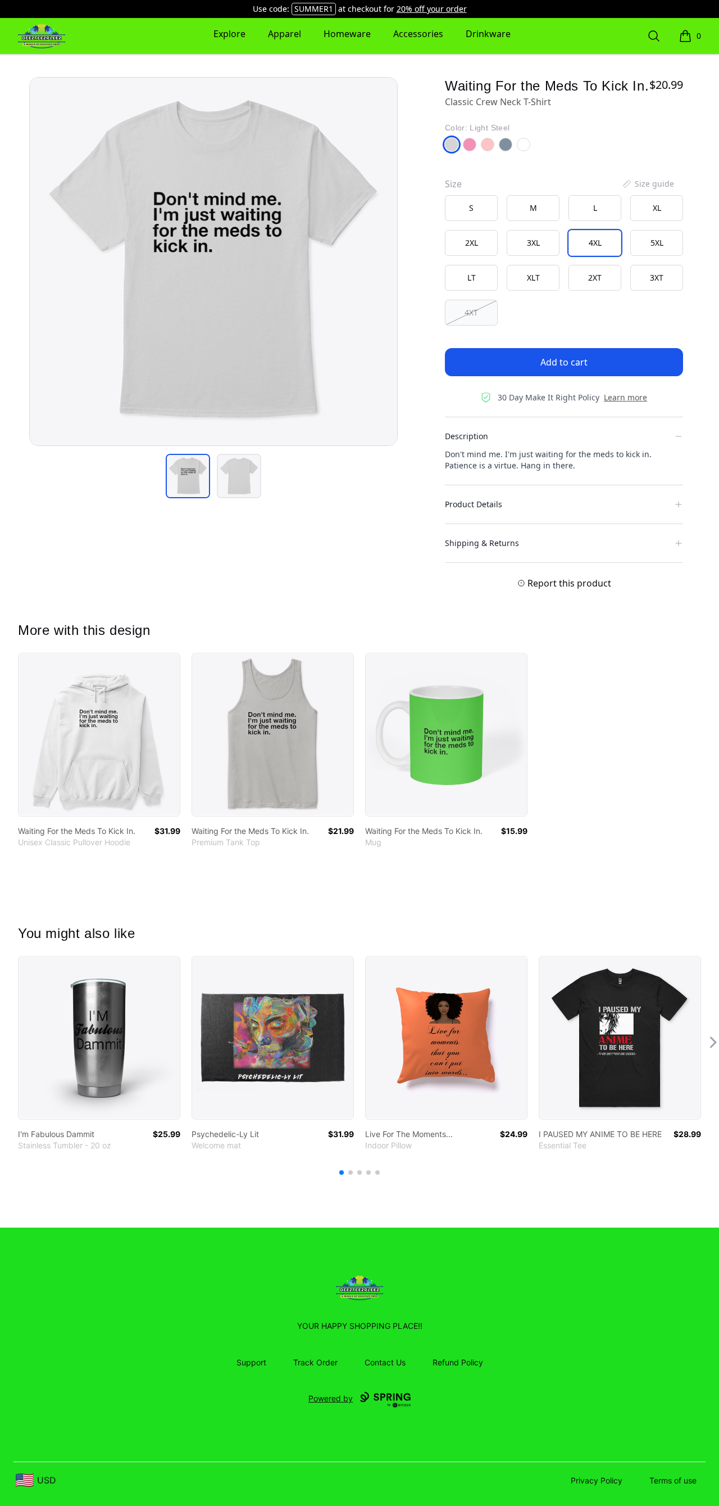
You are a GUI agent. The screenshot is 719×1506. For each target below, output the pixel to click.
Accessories (418, 34)
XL (657, 207)
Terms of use (673, 1480)
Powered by (330, 1398)
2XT (595, 277)
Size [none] (453, 184)
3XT (656, 277)
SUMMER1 (313, 8)
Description (466, 436)
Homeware (347, 34)
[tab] (188, 476)
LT (471, 277)
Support (251, 1362)
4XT (471, 312)
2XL (471, 242)
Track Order (315, 1362)
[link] (99, 734)
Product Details (473, 504)
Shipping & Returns (482, 543)
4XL (595, 242)
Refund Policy (458, 1362)
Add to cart (564, 362)
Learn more (625, 397)
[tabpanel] (213, 261)
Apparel (284, 34)
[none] (647, 184)
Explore (229, 34)
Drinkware (488, 34)
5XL (656, 242)
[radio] (471, 208)
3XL (533, 242)
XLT (533, 277)
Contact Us (385, 1362)
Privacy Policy (596, 1480)
